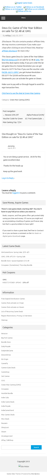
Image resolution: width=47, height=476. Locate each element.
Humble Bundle (7, 393)
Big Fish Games (7, 338)
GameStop (5, 372)
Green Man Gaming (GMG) (20, 100)
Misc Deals (5, 419)
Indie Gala (5, 397)
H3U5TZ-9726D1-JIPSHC (12, 282)
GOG (3, 380)
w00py (8, 36)
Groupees (5, 389)
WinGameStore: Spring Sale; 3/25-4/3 (15, 252)
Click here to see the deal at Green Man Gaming (21, 93)
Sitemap (4, 320)
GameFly (4, 363)
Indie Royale (5, 406)
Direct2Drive (6, 355)
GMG (38, 60)
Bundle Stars (6, 342)
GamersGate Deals (8, 367)
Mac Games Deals (8, 415)
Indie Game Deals (7, 402)
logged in (16, 193)
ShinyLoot (5, 427)
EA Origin (4, 359)
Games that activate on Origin (12, 303)
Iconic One (11, 474)
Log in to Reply (8, 178)
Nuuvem (4, 423)
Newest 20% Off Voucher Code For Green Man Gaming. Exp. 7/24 (13, 118)
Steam (3, 432)
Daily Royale (5, 346)
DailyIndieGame (7, 350)
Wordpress (35, 474)
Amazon (4, 333)
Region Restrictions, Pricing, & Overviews (16, 316)
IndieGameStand (7, 410)
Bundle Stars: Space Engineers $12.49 (15, 261)
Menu (23, 18)
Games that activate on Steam (12, 307)
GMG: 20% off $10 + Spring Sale (13, 256)
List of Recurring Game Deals (12, 311)
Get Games (5, 376)
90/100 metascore (9, 60)
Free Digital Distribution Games (13, 299)
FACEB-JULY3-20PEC (10, 72)
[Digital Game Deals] (23, 3)
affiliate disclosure (9, 51)
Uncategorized (6, 436)
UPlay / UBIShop (7, 440)
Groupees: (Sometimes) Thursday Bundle (16, 265)
